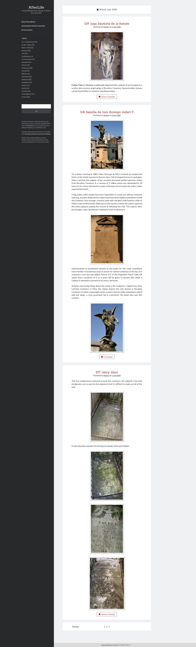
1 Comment (108, 357)
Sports (24, 88)
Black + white (26, 48)
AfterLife (36, 7)
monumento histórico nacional (33, 26)
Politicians (25, 79)
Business (24, 51)
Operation (25, 77)
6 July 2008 (116, 27)
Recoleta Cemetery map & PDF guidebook (37, 134)
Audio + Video (26, 45)
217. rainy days (107, 372)
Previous (75, 626)
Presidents (25, 82)
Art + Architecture (27, 42)
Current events (27, 59)
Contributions (26, 56)
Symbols (24, 91)
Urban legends (26, 94)
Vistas (24, 97)
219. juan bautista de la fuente (106, 24)
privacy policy (27, 30)
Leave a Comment (108, 97)
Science (24, 85)
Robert (106, 27)
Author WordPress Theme (109, 645)
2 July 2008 (116, 375)
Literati (24, 71)
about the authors (28, 22)
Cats (23, 53)
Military (24, 74)
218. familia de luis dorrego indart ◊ (107, 112)
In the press (25, 68)
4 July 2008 (116, 115)
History (24, 65)
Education (25, 62)
